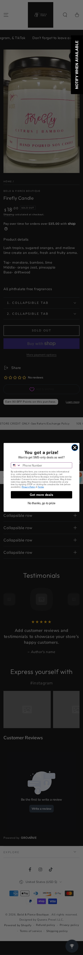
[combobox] (16, 465)
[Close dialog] (75, 447)
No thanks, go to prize (42, 503)
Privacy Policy (28, 487)
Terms (41, 487)
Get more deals (41, 495)
